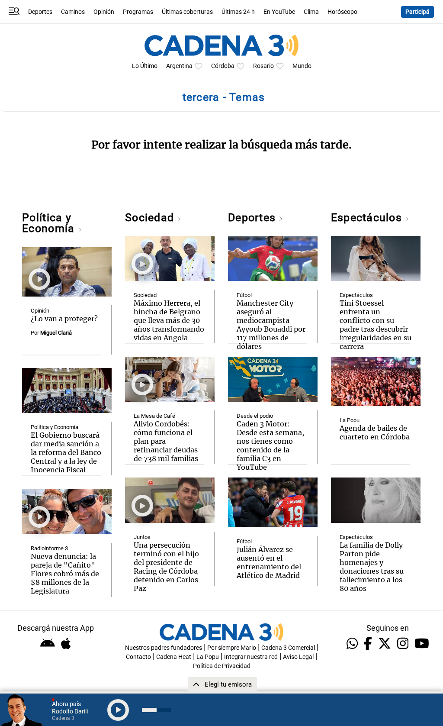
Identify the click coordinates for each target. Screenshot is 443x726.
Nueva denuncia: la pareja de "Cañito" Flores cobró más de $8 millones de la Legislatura (65, 573)
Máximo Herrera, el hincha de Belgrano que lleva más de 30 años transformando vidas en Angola (169, 320)
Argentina (179, 66)
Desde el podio (255, 416)
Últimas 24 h (238, 12)
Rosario (263, 66)
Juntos (142, 537)
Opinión (103, 12)
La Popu (350, 420)
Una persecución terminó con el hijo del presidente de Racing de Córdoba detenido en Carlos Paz (166, 567)
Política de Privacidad (221, 666)
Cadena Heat (173, 657)
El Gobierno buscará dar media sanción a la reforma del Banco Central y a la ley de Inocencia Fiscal (66, 452)
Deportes (40, 12)
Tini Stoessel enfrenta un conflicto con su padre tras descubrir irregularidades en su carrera (375, 325)
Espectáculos (368, 217)
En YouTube (279, 12)
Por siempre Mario (231, 648)
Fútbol (244, 295)
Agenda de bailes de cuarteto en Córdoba (375, 432)
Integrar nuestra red (251, 657)
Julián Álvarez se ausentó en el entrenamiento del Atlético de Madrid (269, 562)
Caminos (73, 12)
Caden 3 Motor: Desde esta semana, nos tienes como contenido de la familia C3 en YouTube (270, 445)
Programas (138, 12)
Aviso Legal (298, 657)
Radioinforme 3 (49, 548)
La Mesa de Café (154, 416)
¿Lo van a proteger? (64, 318)
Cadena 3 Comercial (288, 648)
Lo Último (144, 66)
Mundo (301, 66)
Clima (311, 12)
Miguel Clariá (56, 332)
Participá (417, 12)
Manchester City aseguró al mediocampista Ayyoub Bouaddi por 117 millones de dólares (271, 325)
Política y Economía (49, 223)
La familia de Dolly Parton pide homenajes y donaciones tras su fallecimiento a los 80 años (372, 567)
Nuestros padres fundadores (163, 648)
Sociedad (151, 217)
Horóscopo (342, 12)
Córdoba (222, 66)
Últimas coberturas (187, 12)
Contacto (138, 657)
